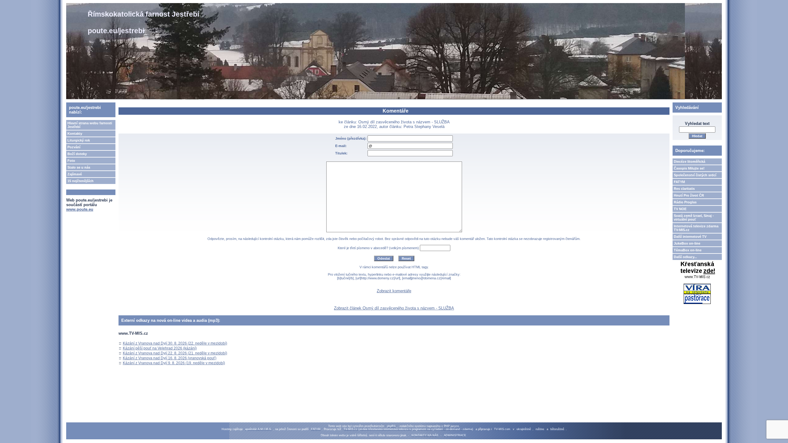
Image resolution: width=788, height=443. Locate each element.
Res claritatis (684, 188)
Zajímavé (74, 174)
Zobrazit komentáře (394, 291)
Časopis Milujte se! (689, 168)
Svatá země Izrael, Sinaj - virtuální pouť (694, 217)
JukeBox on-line (687, 243)
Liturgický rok (78, 140)
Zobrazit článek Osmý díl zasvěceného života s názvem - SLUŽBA (394, 308)
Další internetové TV (690, 236)
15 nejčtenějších (80, 181)
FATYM (679, 182)
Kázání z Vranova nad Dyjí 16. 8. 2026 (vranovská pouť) (169, 358)
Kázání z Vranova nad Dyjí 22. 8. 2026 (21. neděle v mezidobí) (175, 353)
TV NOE (680, 209)
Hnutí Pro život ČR (689, 195)
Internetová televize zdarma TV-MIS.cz (696, 228)
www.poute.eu (79, 209)
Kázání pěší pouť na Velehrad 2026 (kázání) (160, 348)
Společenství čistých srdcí (695, 175)
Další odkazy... (685, 257)
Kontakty (74, 133)
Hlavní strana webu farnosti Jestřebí (89, 125)
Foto (71, 160)
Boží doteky (77, 154)
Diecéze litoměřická (689, 161)
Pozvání (73, 147)
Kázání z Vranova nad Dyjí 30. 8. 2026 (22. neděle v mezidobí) (175, 343)
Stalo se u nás (78, 167)
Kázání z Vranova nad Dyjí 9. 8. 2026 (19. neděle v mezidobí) (174, 363)
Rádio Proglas (685, 202)
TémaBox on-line (688, 250)
